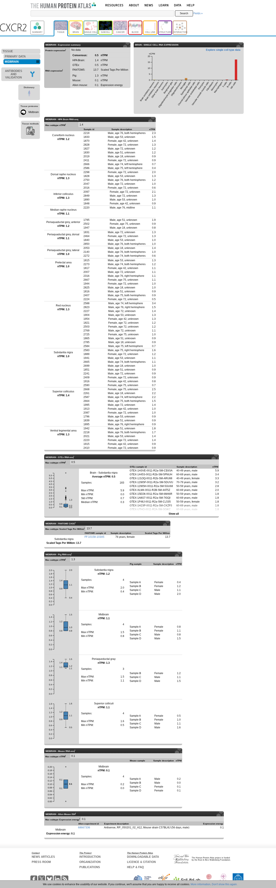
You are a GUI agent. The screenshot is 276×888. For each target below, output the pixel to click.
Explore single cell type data (223, 49)
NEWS (148, 5)
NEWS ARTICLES (43, 856)
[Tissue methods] (30, 131)
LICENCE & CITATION (141, 862)
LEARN (164, 5)
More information (200, 884)
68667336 (84, 827)
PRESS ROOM (41, 862)
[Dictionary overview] (29, 94)
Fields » (198, 13)
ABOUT (134, 5)
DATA (177, 5)
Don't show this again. (224, 884)
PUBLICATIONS (89, 867)
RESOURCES (114, 5)
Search (184, 13)
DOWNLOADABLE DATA (143, 856)
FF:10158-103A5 (94, 536)
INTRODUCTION (89, 856)
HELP (190, 5)
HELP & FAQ (135, 867)
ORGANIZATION (89, 862)
